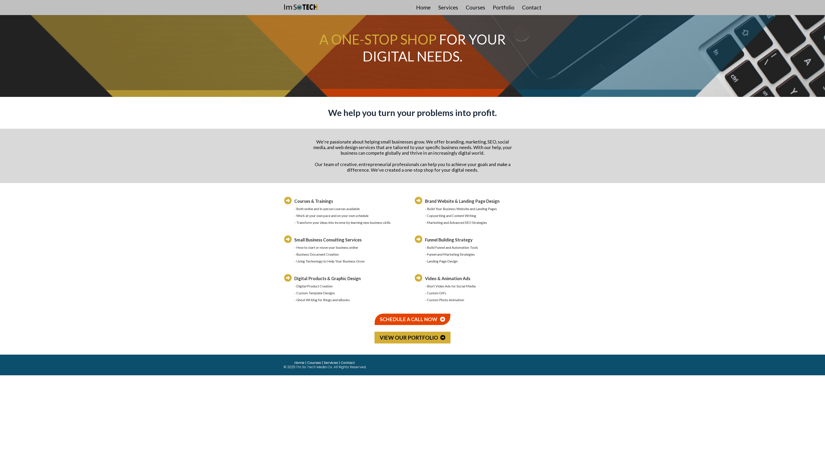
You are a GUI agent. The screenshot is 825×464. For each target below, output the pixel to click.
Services (448, 7)
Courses (475, 7)
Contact (531, 7)
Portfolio (503, 7)
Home (423, 7)
